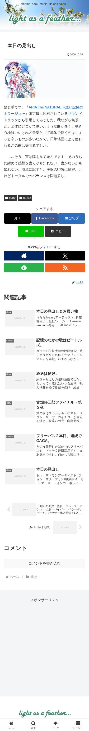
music (27, 198)
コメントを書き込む (44, 563)
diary (12, 198)
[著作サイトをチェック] (24, 255)
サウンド (75, 114)
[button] (58, 231)
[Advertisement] (44, 647)
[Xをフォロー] (65, 255)
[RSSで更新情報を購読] (65, 267)
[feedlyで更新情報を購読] (24, 267)
